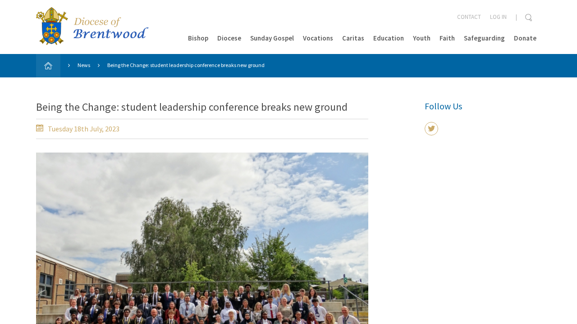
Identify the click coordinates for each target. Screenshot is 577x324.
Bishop (198, 38)
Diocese (229, 38)
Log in (498, 17)
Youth (421, 38)
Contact (469, 17)
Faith (447, 38)
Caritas (353, 38)
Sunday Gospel (272, 38)
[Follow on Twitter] (431, 128)
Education (388, 38)
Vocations (318, 38)
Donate (525, 38)
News (84, 65)
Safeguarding (484, 38)
